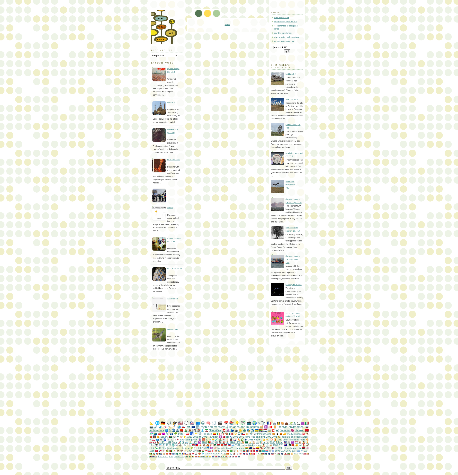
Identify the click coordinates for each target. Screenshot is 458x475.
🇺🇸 (180, 423)
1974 (173, 439)
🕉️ (211, 448)
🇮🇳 (246, 448)
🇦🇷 (298, 451)
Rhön (181, 433)
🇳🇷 (269, 453)
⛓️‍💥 (156, 426)
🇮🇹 (307, 423)
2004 (294, 451)
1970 (268, 436)
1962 (258, 453)
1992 (151, 448)
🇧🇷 (231, 451)
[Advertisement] (236, 390)
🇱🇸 (221, 456)
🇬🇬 (240, 453)
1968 (195, 436)
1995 (277, 451)
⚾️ (241, 451)
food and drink (258, 436)
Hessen (299, 430)
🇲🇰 (227, 453)
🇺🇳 (157, 439)
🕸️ (270, 451)
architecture (156, 430)
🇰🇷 (176, 445)
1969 (189, 436)
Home (227, 24)
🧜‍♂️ (190, 442)
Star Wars (215, 430)
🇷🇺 (184, 426)
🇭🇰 (222, 445)
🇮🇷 (206, 430)
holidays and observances (295, 436)
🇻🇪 (257, 448)
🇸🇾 (193, 445)
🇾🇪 (303, 448)
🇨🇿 (243, 433)
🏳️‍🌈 (261, 430)
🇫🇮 (246, 439)
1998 (288, 451)
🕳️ (236, 430)
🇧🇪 (150, 436)
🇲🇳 (247, 451)
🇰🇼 (244, 451)
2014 (171, 456)
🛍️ (261, 442)
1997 (306, 451)
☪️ (199, 442)
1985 (250, 439)
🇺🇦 (257, 430)
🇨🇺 (285, 442)
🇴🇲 (203, 451)
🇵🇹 (209, 442)
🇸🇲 (231, 453)
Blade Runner (291, 448)
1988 (151, 450)
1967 (200, 448)
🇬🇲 (213, 456)
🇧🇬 (154, 453)
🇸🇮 (209, 451)
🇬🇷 (173, 430)
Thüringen (213, 436)
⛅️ (267, 439)
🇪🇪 (207, 448)
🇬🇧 (192, 423)
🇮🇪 (218, 433)
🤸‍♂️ (275, 453)
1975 (235, 436)
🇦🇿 (278, 453)
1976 (208, 439)
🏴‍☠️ (220, 442)
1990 (272, 442)
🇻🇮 (156, 456)
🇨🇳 (181, 430)
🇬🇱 (154, 442)
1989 (237, 442)
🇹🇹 (236, 456)
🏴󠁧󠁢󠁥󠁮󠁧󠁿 (150, 442)
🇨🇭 (224, 430)
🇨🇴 (201, 456)
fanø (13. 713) (292, 99)
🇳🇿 (250, 448)
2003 (195, 451)
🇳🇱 (265, 430)
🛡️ (200, 433)
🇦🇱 (170, 453)
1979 (161, 448)
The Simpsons (294, 434)
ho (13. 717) (291, 74)
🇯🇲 (150, 453)
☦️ (220, 436)
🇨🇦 (270, 426)
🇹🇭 (272, 453)
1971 (274, 436)
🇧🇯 (190, 456)
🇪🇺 (193, 426)
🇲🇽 (231, 433)
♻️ (242, 439)
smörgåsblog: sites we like (285, 22)
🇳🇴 (159, 433)
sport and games (189, 439)
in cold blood (172, 299)
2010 (161, 456)
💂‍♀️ (303, 442)
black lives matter (281, 17)
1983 (204, 442)
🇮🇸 (171, 433)
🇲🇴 (177, 453)
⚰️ (226, 433)
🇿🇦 (160, 453)
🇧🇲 (304, 454)
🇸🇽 (233, 456)
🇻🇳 (292, 445)
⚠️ (264, 439)
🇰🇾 (219, 456)
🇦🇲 (228, 451)
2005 (296, 454)
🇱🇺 (266, 451)
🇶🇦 (272, 448)
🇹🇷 (307, 430)
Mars (247, 436)
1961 (279, 439)
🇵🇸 (170, 436)
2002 (207, 453)
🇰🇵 (229, 445)
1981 (162, 442)
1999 (168, 442)
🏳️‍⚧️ (160, 445)
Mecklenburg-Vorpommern (230, 448)
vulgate (170, 208)
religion (207, 433)
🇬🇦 (210, 456)
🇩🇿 (204, 456)
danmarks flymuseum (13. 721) (292, 185)
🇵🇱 (153, 439)
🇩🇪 (163, 423)
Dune (174, 442)
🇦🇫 (170, 450)
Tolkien (279, 442)
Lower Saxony (180, 456)
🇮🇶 (225, 445)
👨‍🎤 (220, 439)
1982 (195, 442)
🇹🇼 (196, 445)
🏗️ (253, 442)
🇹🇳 (253, 453)
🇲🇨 (193, 453)
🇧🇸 (193, 456)
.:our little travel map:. (283, 33)
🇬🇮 (285, 453)
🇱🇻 (190, 453)
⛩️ (167, 453)
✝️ (302, 423)
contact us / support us (284, 41)
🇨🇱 (186, 453)
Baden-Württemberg (251, 445)
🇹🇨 (153, 456)
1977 (184, 445)
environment (296, 426)
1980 (232, 442)
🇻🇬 (239, 456)
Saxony (164, 436)
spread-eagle (172, 329)
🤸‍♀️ (267, 442)
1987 (151, 445)
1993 (280, 448)
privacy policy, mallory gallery (286, 37)
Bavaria (285, 430)
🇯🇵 (165, 426)
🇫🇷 (269, 423)
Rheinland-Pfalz (297, 439)
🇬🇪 (212, 451)
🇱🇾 (199, 451)
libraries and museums (244, 426)
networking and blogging (177, 448)
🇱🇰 (262, 453)
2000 (223, 451)
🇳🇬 (224, 456)
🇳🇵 (247, 453)
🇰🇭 (216, 456)
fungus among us (174, 268)
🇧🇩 (187, 456)
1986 (275, 445)
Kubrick (258, 439)
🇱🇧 (303, 434)
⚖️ (214, 423)
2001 (281, 445)
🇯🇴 (260, 451)
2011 (166, 456)
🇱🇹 (288, 453)
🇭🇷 (234, 439)
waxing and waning (294, 284)
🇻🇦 (185, 436)
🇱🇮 (244, 453)
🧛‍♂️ (207, 445)
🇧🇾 (196, 456)
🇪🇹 (207, 456)
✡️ (292, 442)
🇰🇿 (263, 451)
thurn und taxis (173, 160)
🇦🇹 (187, 433)
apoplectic (171, 102)
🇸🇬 (206, 451)
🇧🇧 (282, 453)
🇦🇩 (183, 453)
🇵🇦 (160, 450)
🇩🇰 (224, 436)
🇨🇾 (174, 450)
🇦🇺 (285, 445)
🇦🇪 (214, 445)
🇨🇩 (173, 453)
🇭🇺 (296, 442)
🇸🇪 (155, 433)
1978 (168, 445)
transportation (264, 434)
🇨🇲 (199, 456)
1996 (283, 451)
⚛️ (266, 426)
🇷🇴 (250, 453)
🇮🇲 (156, 450)
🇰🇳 (150, 456)
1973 (204, 436)
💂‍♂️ (231, 439)
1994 (189, 451)
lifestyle (283, 426)
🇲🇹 (250, 451)
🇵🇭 (230, 456)
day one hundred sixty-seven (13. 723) (293, 259)
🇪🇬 (218, 445)
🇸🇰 (254, 448)
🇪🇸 (214, 433)
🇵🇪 (227, 456)
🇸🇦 (246, 442)
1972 (241, 436)
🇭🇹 (257, 451)
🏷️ (170, 426)
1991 (237, 445)
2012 (301, 454)
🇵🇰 (289, 445)
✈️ (252, 430)
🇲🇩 (157, 453)
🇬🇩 (307, 454)
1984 (285, 439)
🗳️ (232, 430)
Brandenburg (216, 453)
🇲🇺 (265, 453)
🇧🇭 (253, 451)
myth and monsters (213, 426)
